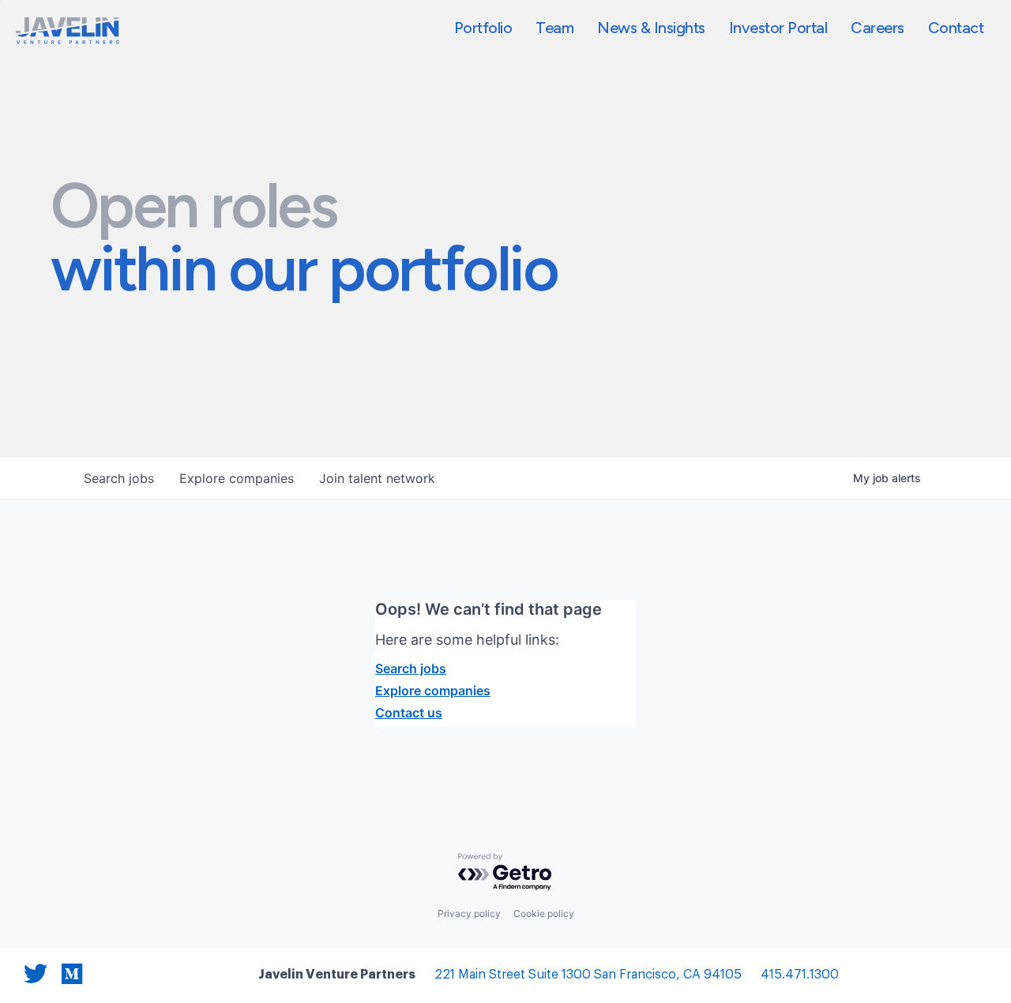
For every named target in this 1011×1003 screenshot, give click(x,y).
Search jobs (410, 668)
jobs (119, 478)
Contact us (408, 712)
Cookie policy (543, 913)
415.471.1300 (800, 975)
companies (236, 478)
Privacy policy (469, 913)
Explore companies (432, 690)
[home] (67, 30)
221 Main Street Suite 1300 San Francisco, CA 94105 (588, 975)
